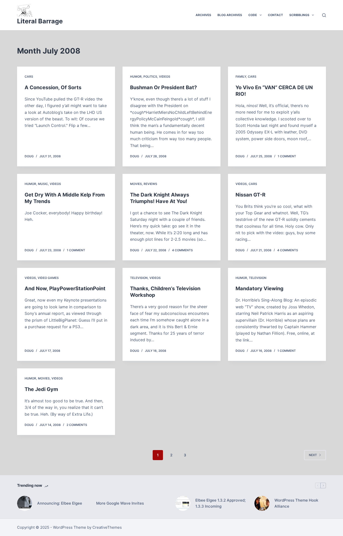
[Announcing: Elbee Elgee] (24, 503)
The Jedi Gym (41, 389)
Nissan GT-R (250, 195)
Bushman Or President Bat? (163, 87)
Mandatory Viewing (259, 288)
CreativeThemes (107, 527)
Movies (136, 184)
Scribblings (299, 15)
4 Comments (182, 250)
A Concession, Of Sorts (53, 87)
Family (241, 76)
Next (313, 455)
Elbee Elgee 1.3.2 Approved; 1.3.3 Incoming (220, 503)
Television (139, 278)
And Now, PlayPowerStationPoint (65, 288)
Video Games (48, 278)
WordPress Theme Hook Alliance (296, 503)
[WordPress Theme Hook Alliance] (261, 503)
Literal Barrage (40, 21)
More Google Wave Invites (120, 503)
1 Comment (287, 156)
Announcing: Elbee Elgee (59, 503)
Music (43, 184)
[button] (261, 15)
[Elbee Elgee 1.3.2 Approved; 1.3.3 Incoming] (182, 503)
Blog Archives (229, 15)
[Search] (324, 15)
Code (252, 15)
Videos (164, 76)
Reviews (150, 184)
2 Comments (77, 425)
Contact (275, 15)
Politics (150, 76)
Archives (203, 15)
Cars (29, 76)
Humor (136, 76)
